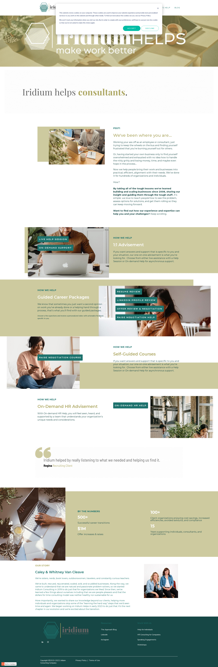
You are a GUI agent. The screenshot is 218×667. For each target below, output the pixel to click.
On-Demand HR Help (130, 405)
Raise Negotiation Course (60, 357)
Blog (177, 7)
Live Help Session (53, 239)
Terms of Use (94, 660)
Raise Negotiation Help (136, 317)
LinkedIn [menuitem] (104, 634)
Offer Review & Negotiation (139, 309)
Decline (150, 28)
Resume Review (129, 291)
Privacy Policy (81, 660)
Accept (132, 28)
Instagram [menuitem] (105, 639)
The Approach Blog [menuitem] (109, 629)
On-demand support (55, 248)
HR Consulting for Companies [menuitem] (149, 634)
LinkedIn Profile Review (136, 300)
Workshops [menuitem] (142, 645)
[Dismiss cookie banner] (158, 8)
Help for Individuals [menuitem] (145, 629)
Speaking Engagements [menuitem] (146, 639)
